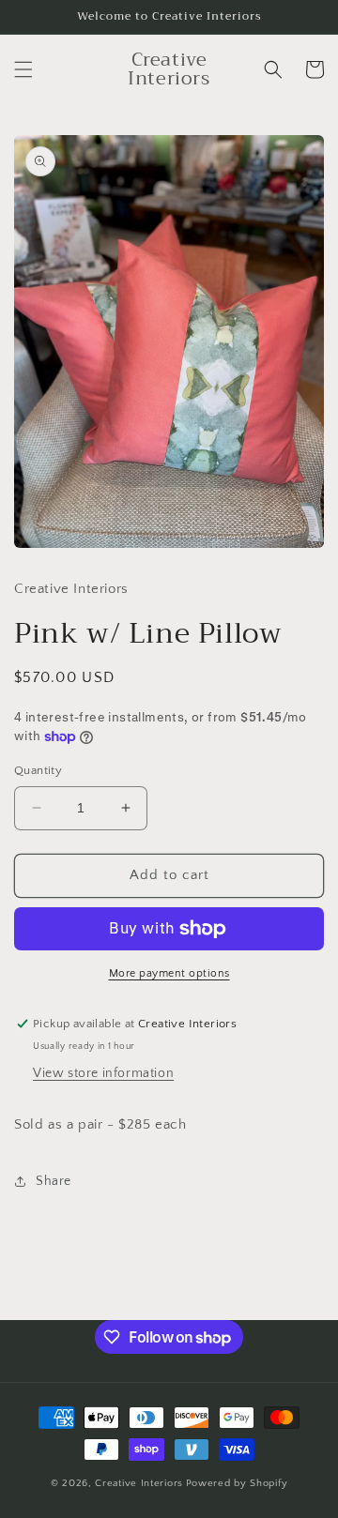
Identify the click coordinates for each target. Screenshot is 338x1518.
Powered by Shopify (237, 1483)
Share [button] (53, 1181)
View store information (103, 1073)
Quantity (38, 770)
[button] (23, 69)
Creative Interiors (139, 1483)
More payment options (169, 973)
